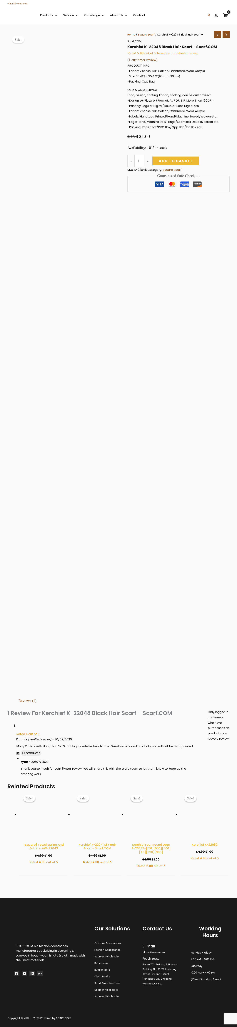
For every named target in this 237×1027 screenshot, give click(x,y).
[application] (55, 15)
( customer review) (142, 59)
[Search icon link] (209, 15)
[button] (36, 947)
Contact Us (36, 1021)
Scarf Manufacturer (107, 983)
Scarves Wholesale (106, 956)
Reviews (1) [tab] (27, 700)
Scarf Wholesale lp (106, 990)
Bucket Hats (102, 970)
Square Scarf (146, 34)
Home (131, 34)
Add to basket (176, 161)
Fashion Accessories (107, 950)
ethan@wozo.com (17, 3)
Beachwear (101, 963)
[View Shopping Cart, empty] (225, 15)
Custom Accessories (107, 943)
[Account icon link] (216, 15)
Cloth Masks (102, 976)
